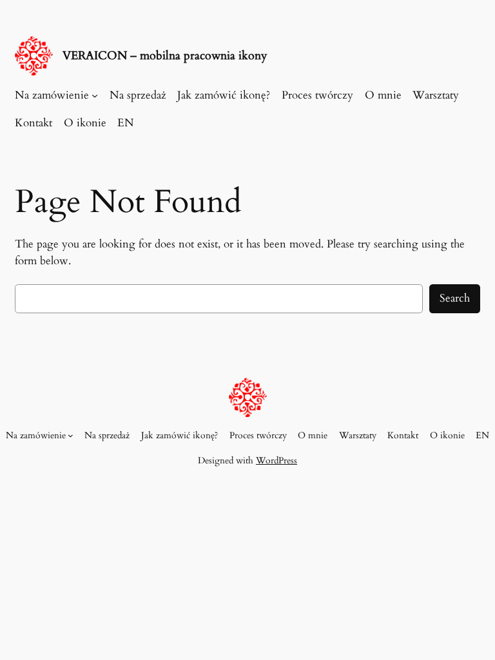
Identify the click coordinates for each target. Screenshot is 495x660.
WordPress (276, 460)
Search (455, 298)
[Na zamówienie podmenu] (95, 95)
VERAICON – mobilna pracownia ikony (165, 56)
